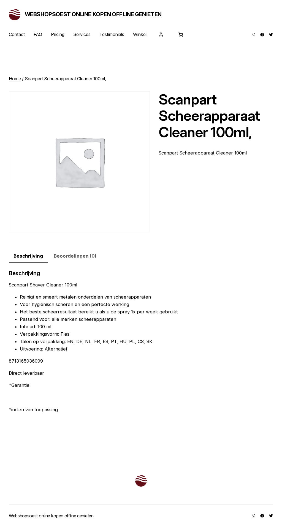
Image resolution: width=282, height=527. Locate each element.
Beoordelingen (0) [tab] (75, 256)
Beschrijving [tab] (28, 256)
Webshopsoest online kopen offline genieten (93, 14)
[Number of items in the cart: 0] (180, 34)
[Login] (160, 34)
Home (15, 78)
